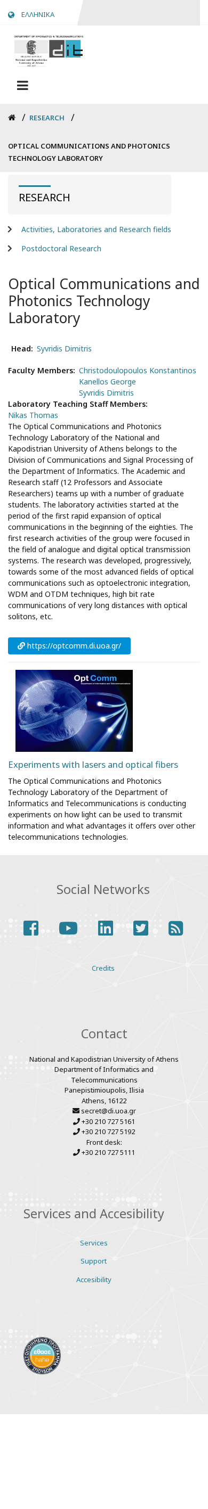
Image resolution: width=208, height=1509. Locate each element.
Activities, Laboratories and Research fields (96, 229)
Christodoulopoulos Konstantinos (137, 370)
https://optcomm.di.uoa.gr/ (74, 646)
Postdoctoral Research (61, 248)
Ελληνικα (37, 14)
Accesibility (93, 1279)
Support (94, 1261)
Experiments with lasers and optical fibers (93, 764)
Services (94, 1243)
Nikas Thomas (33, 415)
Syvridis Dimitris (64, 348)
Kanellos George (107, 381)
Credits (103, 968)
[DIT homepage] (48, 50)
